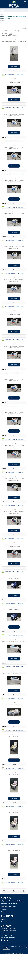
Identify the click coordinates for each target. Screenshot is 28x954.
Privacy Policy (6, 949)
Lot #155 (14, 671)
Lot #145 (14, 344)
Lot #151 (14, 543)
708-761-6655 (9, 933)
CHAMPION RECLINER (14, 736)
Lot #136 (14, 39)
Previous (4, 891)
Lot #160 (14, 772)
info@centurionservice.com (8, 937)
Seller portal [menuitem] (4, 922)
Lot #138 (14, 112)
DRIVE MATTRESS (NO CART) (14, 705)
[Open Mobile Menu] (25, 2)
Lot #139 (14, 145)
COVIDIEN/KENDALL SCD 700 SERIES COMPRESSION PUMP (14, 81)
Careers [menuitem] (3, 912)
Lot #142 (14, 244)
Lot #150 (14, 509)
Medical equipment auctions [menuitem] (9, 904)
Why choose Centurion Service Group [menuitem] (12, 901)
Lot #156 (14, 702)
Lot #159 (14, 734)
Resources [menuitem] (4, 909)
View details (14, 66)
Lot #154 (14, 639)
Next (24, 891)
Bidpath (13, 953)
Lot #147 (14, 410)
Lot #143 (14, 277)
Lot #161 (14, 810)
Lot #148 (14, 443)
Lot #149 (14, 476)
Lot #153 (14, 607)
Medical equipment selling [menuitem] (9, 906)
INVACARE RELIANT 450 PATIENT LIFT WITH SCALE (14, 42)
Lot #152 (14, 576)
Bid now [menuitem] (3, 919)
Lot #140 (14, 178)
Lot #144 (14, 311)
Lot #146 (14, 377)
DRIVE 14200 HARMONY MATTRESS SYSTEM (14, 641)
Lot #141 (14, 211)
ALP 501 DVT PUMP (14, 578)
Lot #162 (14, 848)
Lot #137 (14, 79)
